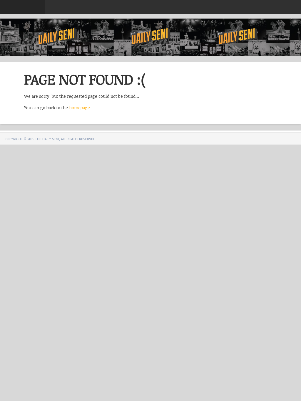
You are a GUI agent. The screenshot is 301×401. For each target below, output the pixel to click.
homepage (79, 107)
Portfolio (128, 10)
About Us (91, 10)
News (59, 10)
